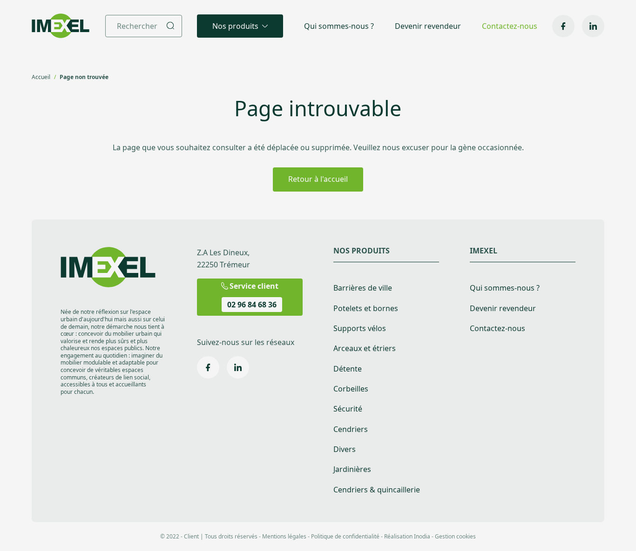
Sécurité (347, 409)
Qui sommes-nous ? (339, 26)
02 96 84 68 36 (252, 304)
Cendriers (350, 429)
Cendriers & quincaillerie (376, 490)
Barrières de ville (362, 288)
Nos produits (235, 26)
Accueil (41, 77)
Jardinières (352, 469)
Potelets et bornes (365, 308)
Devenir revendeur (428, 26)
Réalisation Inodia (407, 536)
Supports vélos (359, 328)
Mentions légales (284, 536)
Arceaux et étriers (364, 348)
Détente (347, 369)
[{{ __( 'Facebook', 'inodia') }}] (563, 26)
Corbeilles (350, 389)
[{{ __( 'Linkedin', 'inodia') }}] (593, 26)
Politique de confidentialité (345, 536)
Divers (344, 449)
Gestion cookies (455, 536)
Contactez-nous (509, 26)
